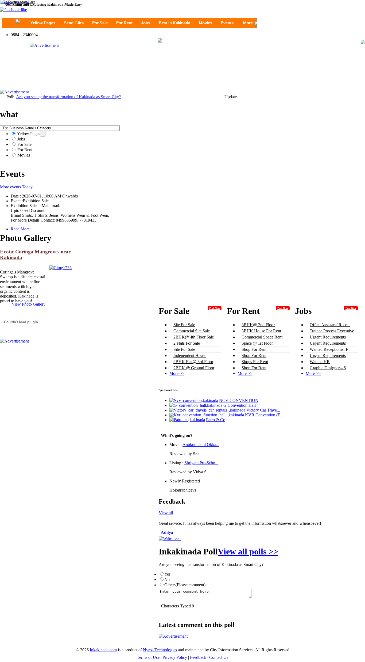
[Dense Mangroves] (60, 267)
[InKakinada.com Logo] (17, 2)
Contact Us (218, 657)
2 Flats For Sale (186, 343)
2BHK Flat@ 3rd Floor (193, 361)
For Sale (100, 23)
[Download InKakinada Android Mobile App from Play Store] (363, 42)
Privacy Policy (174, 657)
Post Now (214, 308)
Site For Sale (184, 324)
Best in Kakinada (174, 23)
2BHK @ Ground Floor (193, 368)
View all (166, 513)
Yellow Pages (42, 23)
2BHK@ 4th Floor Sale (193, 337)
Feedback (198, 657)
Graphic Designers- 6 (328, 368)
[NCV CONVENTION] (193, 400)
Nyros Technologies (160, 650)
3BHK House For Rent (261, 331)
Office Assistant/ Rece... (330, 324)
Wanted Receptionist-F (329, 349)
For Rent (124, 23)
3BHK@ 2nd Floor (258, 324)
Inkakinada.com (103, 650)
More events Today (16, 187)
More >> (176, 373)
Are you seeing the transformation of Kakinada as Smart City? (61, 96)
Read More (20, 229)
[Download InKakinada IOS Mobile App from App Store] (160, 41)
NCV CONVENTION (238, 400)
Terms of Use (148, 657)
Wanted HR (320, 361)
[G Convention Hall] (195, 405)
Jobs (145, 23)
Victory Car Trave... (263, 410)
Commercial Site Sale (191, 331)
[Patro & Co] (187, 419)
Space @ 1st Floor (257, 343)
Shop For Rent (254, 349)
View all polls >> (248, 551)
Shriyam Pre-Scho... (201, 463)
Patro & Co (215, 419)
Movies (205, 23)
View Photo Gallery (28, 304)
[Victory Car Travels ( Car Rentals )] (207, 410)
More (248, 23)
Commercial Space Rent (262, 337)
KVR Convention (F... (264, 415)
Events (227, 23)
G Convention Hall (239, 405)
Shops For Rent (255, 361)
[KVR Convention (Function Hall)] (206, 415)
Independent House (189, 355)
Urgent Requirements (328, 337)
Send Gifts (74, 23)
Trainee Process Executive (332, 331)
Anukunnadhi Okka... (201, 444)
